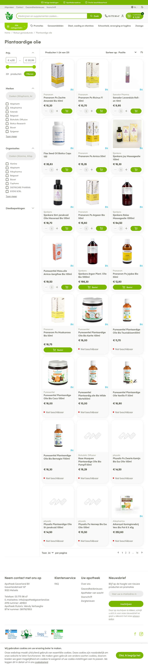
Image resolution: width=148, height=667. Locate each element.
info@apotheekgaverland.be (34, 599)
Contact (19, 7)
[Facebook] (135, 634)
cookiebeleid (41, 662)
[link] (119, 552)
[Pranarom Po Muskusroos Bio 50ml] (58, 310)
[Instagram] (141, 634)
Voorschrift (51, 7)
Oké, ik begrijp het (129, 655)
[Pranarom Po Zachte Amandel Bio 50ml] (58, 75)
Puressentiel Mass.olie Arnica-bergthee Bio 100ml (58, 272)
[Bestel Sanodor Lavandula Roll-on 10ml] (136, 111)
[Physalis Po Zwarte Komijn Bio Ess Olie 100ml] (127, 436)
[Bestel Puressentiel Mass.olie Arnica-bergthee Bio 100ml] (66, 287)
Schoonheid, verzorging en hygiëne (114, 25)
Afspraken (9, 7)
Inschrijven (126, 603)
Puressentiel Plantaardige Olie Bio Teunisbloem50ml (126, 331)
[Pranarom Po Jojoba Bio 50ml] (127, 251)
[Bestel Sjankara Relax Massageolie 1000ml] (136, 228)
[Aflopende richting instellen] (141, 52)
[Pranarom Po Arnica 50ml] (93, 134)
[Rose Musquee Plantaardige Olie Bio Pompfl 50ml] (93, 436)
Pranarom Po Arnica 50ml (92, 156)
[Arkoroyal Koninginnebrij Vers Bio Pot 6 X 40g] (127, 502)
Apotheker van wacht (92, 592)
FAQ (56, 583)
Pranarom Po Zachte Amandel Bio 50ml (54, 99)
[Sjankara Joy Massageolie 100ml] (127, 134)
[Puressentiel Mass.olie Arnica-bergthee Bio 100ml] (58, 251)
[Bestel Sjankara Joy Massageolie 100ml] (136, 169)
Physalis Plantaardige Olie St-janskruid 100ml (58, 525)
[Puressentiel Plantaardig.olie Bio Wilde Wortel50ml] (93, 373)
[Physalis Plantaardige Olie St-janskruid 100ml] (58, 502)
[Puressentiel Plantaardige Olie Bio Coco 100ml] (58, 373)
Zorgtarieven (88, 600)
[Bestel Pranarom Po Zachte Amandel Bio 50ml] (66, 111)
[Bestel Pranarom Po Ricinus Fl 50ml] (101, 111)
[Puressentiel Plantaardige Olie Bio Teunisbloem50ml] (127, 310)
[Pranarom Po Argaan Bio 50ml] (93, 192)
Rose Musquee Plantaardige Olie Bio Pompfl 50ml (89, 461)
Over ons (85, 583)
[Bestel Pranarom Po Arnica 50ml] (101, 169)
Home (7, 32)
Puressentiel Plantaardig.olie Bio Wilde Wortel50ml (92, 395)
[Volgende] (141, 552)
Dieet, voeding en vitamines (81, 25)
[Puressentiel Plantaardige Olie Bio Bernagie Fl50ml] (58, 436)
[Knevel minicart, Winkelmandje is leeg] (129, 16)
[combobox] (51, 16)
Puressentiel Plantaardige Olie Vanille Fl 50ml (126, 394)
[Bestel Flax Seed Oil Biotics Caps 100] (66, 169)
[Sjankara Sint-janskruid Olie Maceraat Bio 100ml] (58, 192)
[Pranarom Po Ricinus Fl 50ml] (93, 75)
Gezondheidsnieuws (35, 7)
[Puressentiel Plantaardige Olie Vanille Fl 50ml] (127, 373)
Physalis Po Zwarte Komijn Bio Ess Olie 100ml (126, 460)
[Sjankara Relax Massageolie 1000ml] (127, 192)
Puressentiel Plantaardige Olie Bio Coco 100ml (57, 396)
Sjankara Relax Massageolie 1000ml (123, 216)
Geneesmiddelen (55, 25)
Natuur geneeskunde (23, 32)
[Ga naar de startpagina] (9, 16)
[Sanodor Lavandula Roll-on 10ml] (127, 75)
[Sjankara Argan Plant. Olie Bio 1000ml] (93, 251)
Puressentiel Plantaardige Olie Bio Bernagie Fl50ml (57, 457)
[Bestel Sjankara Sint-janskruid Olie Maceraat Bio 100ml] (66, 228)
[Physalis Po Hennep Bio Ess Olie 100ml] (93, 502)
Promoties (38, 25)
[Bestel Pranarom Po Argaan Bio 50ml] (101, 228)
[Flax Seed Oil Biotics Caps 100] (58, 134)
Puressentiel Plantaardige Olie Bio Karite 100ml (92, 334)
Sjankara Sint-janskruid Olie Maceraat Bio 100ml (57, 216)
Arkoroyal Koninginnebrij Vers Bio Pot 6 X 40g (126, 525)
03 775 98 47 (21, 596)
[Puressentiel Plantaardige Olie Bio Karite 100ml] (93, 310)
